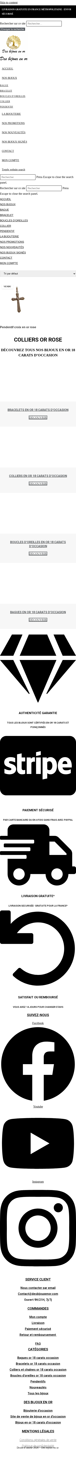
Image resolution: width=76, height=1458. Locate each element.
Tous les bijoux (38, 1393)
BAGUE (4, 209)
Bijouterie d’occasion (38, 1410)
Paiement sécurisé (38, 1329)
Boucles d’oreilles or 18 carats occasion (38, 1375)
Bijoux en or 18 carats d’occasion (38, 1422)
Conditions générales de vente (38, 1440)
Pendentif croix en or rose (18, 327)
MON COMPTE (9, 263)
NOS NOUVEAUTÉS (12, 247)
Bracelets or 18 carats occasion (38, 1363)
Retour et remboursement (38, 1335)
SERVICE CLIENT (38, 1279)
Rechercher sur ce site (13, 23)
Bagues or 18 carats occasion (38, 1358)
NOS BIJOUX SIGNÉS (13, 252)
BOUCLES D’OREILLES (14, 220)
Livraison (38, 1323)
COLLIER (5, 225)
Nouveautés (38, 1387)
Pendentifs (38, 1381)
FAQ (38, 1343)
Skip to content (9, 2)
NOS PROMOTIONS (12, 241)
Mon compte (38, 1317)
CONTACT (6, 257)
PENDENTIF (7, 231)
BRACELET (6, 215)
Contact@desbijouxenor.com (38, 1294)
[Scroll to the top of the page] (1, 1455)
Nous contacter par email (38, 1288)
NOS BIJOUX (7, 204)
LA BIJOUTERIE (9, 236)
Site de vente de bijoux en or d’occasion (38, 1416)
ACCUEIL (5, 199)
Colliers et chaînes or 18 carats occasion (38, 1369)
